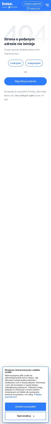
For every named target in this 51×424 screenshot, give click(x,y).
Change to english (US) (32, 4)
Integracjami (34, 63)
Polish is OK (35, 8)
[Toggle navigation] (47, 5)
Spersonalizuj (24, 416)
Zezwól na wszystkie (25, 406)
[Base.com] (10, 5)
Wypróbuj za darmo (25, 81)
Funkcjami (15, 63)
